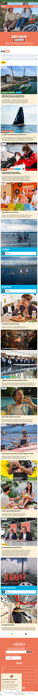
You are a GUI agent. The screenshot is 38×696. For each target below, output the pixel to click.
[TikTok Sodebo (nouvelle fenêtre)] (24, 688)
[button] (1, 694)
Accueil (2, 8)
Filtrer (3, 62)
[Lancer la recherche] (34, 6)
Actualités (5, 8)
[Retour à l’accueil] (19, 663)
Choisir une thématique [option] (7, 58)
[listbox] (19, 55)
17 (20, 634)
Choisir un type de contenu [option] (7, 55)
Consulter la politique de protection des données (8, 687)
